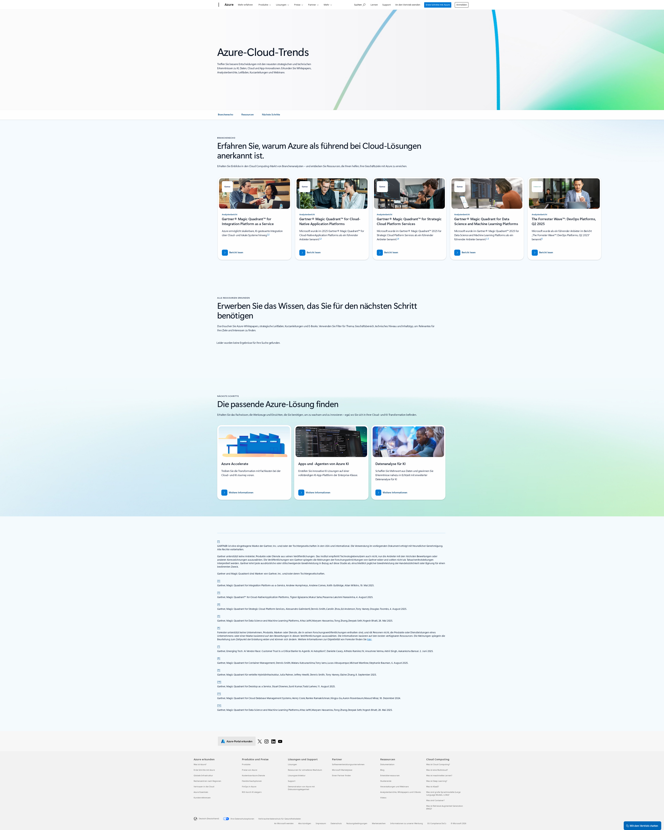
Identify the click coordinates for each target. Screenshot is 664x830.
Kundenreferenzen (202, 797)
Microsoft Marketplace (342, 770)
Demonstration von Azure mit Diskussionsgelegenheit (301, 788)
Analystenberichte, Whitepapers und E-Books (400, 792)
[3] (218, 592)
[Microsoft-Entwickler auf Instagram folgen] (266, 741)
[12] (219, 705)
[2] (218, 580)
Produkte (263, 4)
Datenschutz (336, 823)
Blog (382, 770)
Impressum (321, 823)
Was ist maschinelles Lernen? (439, 775)
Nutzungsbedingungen (356, 823)
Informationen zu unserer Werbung (406, 823)
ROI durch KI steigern (252, 792)
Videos (383, 797)
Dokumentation (387, 764)
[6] (218, 627)
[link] (225, 116)
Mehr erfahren (245, 4)
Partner (312, 4)
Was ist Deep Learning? (436, 781)
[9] (218, 669)
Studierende (385, 781)
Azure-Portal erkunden (239, 741)
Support (386, 4)
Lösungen (281, 4)
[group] (254, 218)
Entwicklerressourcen (390, 775)
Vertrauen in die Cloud (204, 786)
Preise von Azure (249, 770)
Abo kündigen (304, 823)
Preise (297, 4)
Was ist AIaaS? (432, 786)
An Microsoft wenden (284, 823)
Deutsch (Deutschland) (209, 818)
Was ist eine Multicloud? (437, 770)
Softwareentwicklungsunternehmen (348, 764)
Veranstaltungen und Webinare (394, 786)
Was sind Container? (435, 800)
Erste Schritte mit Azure (438, 4)
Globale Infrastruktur (203, 775)
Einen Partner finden (341, 775)
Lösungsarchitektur (297, 775)
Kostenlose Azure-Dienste (253, 775)
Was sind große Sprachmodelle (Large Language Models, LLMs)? (443, 793)
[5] (218, 615)
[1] (218, 541)
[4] (218, 604)
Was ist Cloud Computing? (438, 764)
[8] (218, 657)
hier (369, 639)
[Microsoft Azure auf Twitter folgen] (260, 741)
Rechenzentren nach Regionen (207, 781)
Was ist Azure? (200, 764)
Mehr (326, 4)
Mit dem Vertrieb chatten (644, 825)
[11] (219, 693)
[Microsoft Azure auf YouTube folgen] (280, 741)
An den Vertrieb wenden (407, 4)
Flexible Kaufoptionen (252, 781)
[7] (218, 646)
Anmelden (461, 4)
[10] (219, 681)
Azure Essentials (201, 792)
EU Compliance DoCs (436, 823)
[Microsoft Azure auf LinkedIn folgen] (273, 741)
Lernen (374, 4)
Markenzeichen (379, 823)
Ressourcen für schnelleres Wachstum (305, 770)
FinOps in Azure (249, 786)
